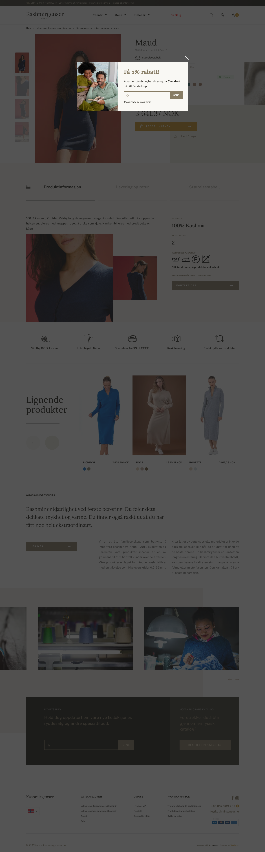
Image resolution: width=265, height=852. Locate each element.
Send (176, 95)
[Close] (186, 58)
